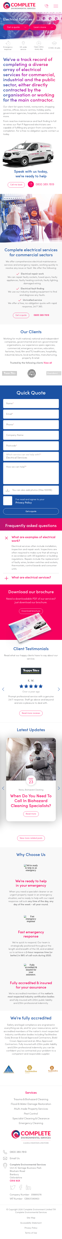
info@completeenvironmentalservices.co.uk (31, 1159)
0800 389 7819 (46, 7)
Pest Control (31, 1113)
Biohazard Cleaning (34, 789)
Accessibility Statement (31, 1222)
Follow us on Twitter (13, 1187)
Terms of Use (31, 1232)
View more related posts (31, 838)
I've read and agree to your (29, 501)
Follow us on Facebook (21, 1187)
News (21, 789)
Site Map (31, 1217)
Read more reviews (31, 713)
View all (48, 362)
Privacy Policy (23, 502)
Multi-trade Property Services (31, 1108)
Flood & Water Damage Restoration (31, 1104)
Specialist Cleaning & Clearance (31, 1118)
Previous (3, 689)
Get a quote (21, 315)
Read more (31, 813)
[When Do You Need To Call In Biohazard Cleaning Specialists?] (31, 759)
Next (59, 689)
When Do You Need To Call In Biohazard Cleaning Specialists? (31, 800)
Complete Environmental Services (21, 5)
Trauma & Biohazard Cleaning (31, 1099)
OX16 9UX (15, 1180)
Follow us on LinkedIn (28, 1187)
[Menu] (56, 6)
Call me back (16, 184)
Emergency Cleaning (31, 1123)
